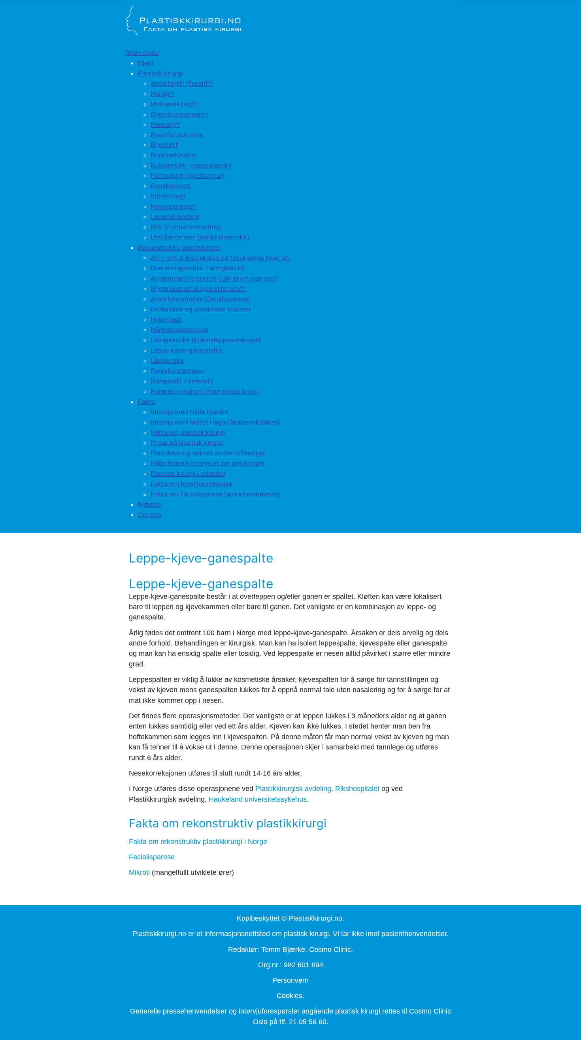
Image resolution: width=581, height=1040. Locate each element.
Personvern (290, 980)
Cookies (289, 996)
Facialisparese (152, 857)
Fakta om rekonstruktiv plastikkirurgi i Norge (198, 842)
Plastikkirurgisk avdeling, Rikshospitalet (317, 789)
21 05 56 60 (307, 1022)
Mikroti (139, 872)
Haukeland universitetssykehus (258, 799)
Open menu (142, 53)
